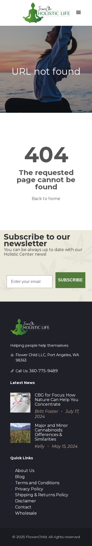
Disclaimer (25, 501)
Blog (20, 476)
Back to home (46, 198)
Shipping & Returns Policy (41, 494)
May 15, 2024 (65, 446)
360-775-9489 (43, 370)
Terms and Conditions (37, 482)
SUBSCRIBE (70, 280)
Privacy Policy (29, 489)
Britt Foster (46, 411)
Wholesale (26, 513)
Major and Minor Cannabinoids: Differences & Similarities (51, 432)
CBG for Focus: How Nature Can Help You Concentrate (56, 400)
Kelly (39, 446)
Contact (23, 507)
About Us (24, 470)
